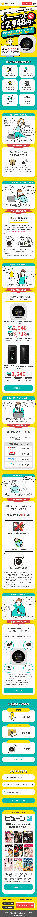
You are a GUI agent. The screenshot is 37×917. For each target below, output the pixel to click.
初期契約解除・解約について (18, 914)
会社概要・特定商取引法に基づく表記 (13, 912)
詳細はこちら (18, 388)
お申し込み (28, 3)
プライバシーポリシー (27, 912)
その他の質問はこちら (18, 800)
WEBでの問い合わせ (8, 907)
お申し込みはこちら (25, 905)
